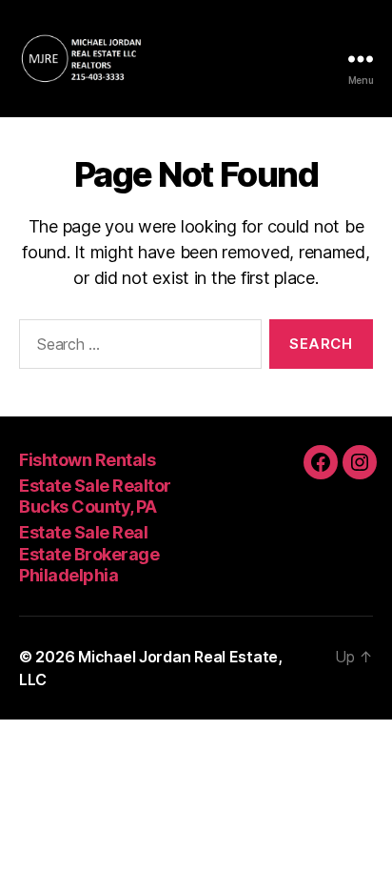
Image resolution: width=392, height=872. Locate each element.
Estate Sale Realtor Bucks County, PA (95, 496)
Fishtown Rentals (87, 460)
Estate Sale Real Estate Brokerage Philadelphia (89, 553)
